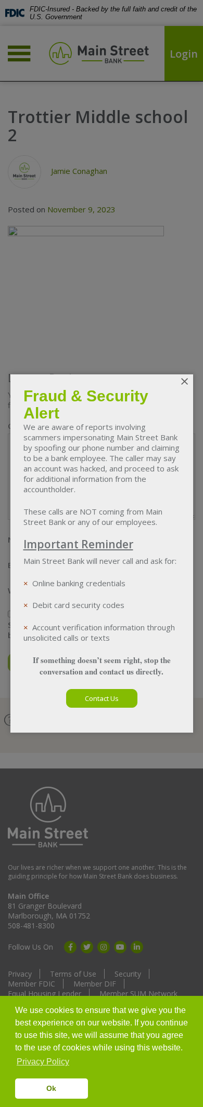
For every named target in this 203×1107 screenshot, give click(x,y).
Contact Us (102, 698)
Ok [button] (51, 1088)
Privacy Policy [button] (43, 1061)
